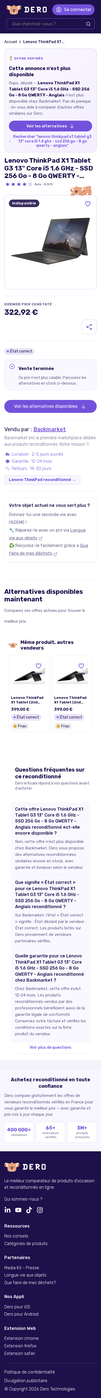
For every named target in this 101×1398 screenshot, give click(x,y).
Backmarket (49, 429)
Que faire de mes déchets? (30, 1282)
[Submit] (88, 24)
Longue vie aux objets (25, 1275)
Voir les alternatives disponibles (46, 406)
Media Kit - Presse (21, 1267)
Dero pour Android (21, 1314)
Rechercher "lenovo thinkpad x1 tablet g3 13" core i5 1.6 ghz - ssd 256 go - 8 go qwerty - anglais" (52, 141)
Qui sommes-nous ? (23, 1199)
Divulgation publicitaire (25, 1380)
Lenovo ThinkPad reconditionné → (42, 479)
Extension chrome (21, 1338)
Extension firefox (20, 1346)
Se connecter (77, 9)
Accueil (10, 42)
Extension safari (19, 1353)
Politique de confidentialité (29, 1372)
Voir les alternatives (46, 126)
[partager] (89, 326)
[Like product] (87, 203)
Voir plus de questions (50, 1047)
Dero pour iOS (17, 1307)
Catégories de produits (26, 1243)
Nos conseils (16, 1236)
